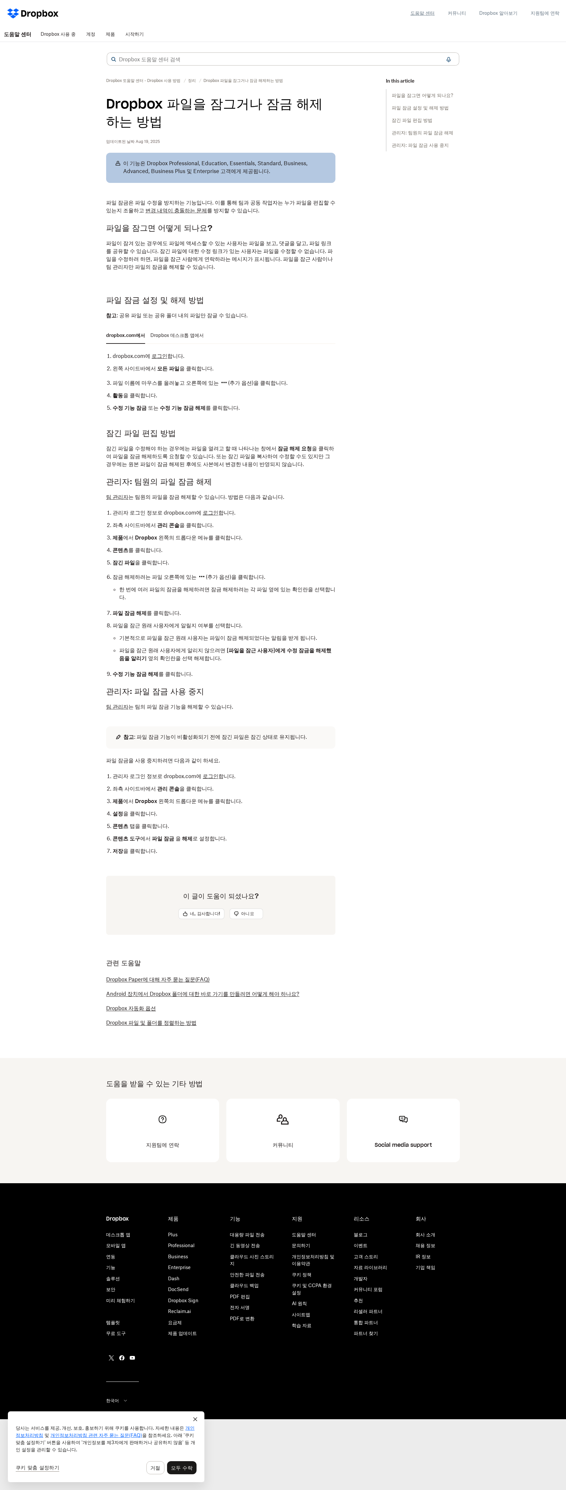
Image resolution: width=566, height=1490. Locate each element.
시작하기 (134, 34)
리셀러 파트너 (368, 1311)
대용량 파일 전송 (247, 1234)
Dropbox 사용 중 (58, 34)
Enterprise (179, 1267)
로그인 (159, 356)
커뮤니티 (457, 13)
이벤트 (361, 1245)
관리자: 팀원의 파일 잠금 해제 (422, 132)
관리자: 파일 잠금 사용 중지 (420, 145)
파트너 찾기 (366, 1333)
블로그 (361, 1234)
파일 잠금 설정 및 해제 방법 (420, 107)
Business (178, 1256)
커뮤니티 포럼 (368, 1289)
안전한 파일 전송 (247, 1274)
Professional (181, 1245)
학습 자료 (301, 1325)
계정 (90, 34)
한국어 (112, 1400)
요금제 (175, 1322)
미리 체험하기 (120, 1300)
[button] (114, 59)
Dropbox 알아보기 (498, 13)
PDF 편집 (240, 1296)
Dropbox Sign (183, 1300)
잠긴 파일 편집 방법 (412, 120)
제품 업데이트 (182, 1333)
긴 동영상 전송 (245, 1245)
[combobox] (283, 59)
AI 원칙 (299, 1303)
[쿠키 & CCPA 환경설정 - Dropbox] (106, 1446)
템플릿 (113, 1322)
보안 (110, 1289)
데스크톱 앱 (118, 1234)
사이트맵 (301, 1314)
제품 (110, 34)
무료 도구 (116, 1333)
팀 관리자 (117, 497)
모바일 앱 (116, 1245)
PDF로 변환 (242, 1318)
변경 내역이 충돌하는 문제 (176, 210)
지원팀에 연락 (545, 13)
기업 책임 (425, 1267)
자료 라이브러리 (370, 1267)
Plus (173, 1234)
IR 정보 (423, 1256)
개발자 (361, 1278)
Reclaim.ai (179, 1311)
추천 (358, 1300)
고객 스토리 (366, 1256)
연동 (110, 1256)
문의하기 (301, 1245)
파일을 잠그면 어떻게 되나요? (422, 95)
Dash (173, 1278)
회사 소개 (425, 1234)
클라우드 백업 (244, 1285)
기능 (110, 1267)
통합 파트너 (366, 1322)
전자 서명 (240, 1307)
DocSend (178, 1289)
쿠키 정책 (301, 1274)
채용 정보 (425, 1245)
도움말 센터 (422, 13)
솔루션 (113, 1278)
